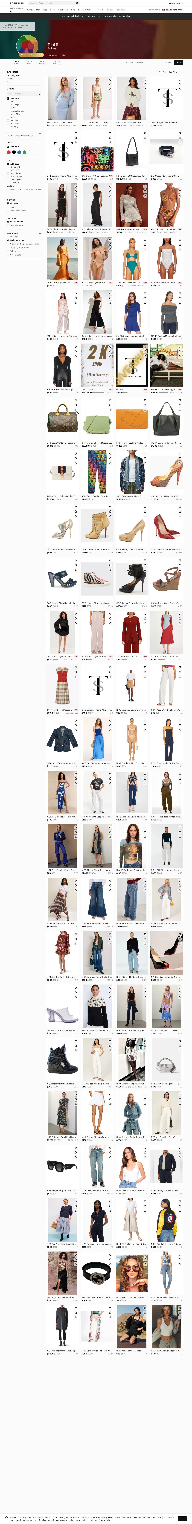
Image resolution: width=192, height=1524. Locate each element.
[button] (33, 3)
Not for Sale (15, 255)
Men (38, 10)
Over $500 (15, 183)
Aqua (12, 117)
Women (30, 10)
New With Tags (16, 225)
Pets (73, 10)
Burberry (14, 126)
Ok (182, 1519)
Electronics (63, 10)
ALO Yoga (14, 104)
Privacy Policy (104, 1520)
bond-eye (14, 123)
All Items (14, 203)
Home (52, 10)
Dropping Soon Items (19, 247)
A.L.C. (13, 101)
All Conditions (16, 222)
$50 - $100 (16, 173)
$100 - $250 (16, 176)
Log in (172, 3)
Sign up (179, 3)
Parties (110, 10)
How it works (154, 10)
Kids (45, 10)
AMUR (13, 108)
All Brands (15, 98)
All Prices (14, 164)
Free (12, 207)
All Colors (14, 146)
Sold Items (15, 251)
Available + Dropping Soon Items (24, 244)
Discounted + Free (18, 210)
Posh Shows (121, 10)
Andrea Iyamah (17, 111)
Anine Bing (15, 114)
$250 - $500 (16, 179)
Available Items (17, 240)
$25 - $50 (15, 170)
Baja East (14, 120)
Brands (100, 10)
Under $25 (15, 167)
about (168, 62)
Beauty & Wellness (86, 10)
